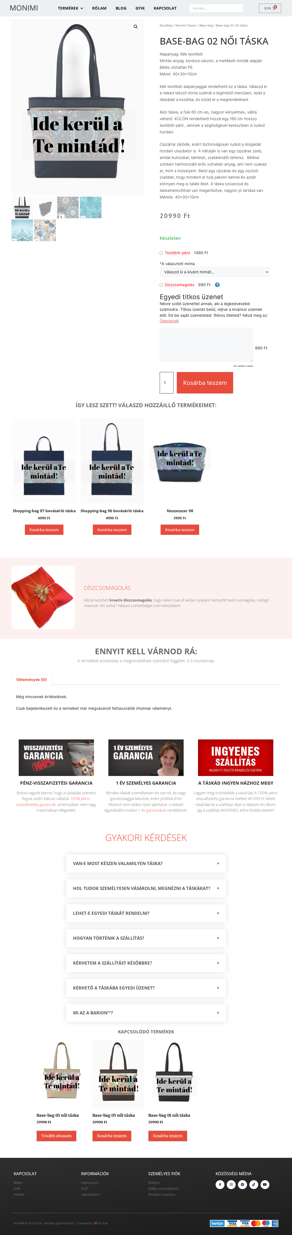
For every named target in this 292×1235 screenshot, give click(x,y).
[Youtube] (265, 1184)
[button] (136, 27)
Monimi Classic (185, 25)
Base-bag (206, 25)
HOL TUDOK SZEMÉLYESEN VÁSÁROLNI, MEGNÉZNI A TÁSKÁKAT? (141, 888)
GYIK (140, 8)
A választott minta (177, 263)
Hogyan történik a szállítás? (108, 938)
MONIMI (24, 8)
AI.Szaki (103, 1223)
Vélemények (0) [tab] (31, 679)
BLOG (121, 8)
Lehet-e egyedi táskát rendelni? (111, 913)
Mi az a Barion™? (93, 1013)
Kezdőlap (166, 25)
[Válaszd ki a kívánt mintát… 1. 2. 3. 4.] (214, 272)
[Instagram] (231, 1184)
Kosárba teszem (205, 382)
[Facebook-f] (220, 1184)
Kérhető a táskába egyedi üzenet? (114, 988)
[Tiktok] (253, 1184)
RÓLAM (99, 8)
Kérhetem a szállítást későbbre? (112, 963)
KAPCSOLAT (165, 8)
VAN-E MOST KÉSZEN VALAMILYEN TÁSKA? (118, 863)
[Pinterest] (242, 1184)
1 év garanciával (152, 810)
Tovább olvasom (56, 1135)
